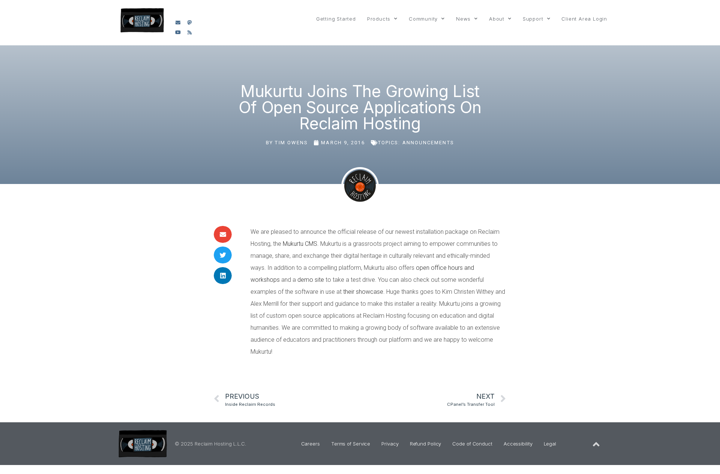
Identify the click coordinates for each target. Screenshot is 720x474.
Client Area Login (584, 19)
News (463, 19)
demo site (311, 279)
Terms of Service (350, 444)
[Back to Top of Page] (596, 444)
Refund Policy (425, 444)
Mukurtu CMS (300, 243)
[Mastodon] (190, 22)
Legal (550, 444)
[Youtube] (178, 32)
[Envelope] (178, 22)
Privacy (389, 444)
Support (533, 19)
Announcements (428, 142)
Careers (310, 444)
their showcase (363, 291)
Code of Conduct (472, 444)
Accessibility (518, 444)
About (496, 19)
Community (423, 19)
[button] (223, 234)
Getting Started (336, 19)
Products (378, 19)
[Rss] (190, 32)
